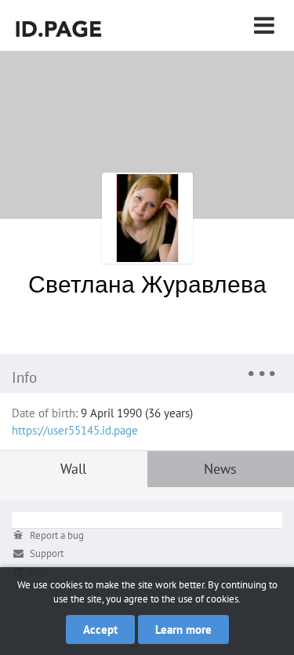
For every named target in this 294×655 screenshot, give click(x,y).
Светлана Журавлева (147, 283)
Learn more (183, 629)
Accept (100, 629)
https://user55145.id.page (75, 430)
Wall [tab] (73, 469)
